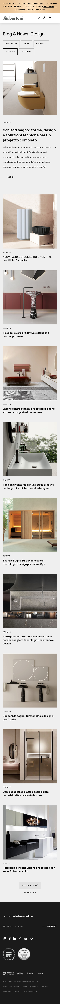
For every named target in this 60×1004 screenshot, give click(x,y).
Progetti (41, 44)
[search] (39, 18)
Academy (27, 52)
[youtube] (26, 939)
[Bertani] (13, 18)
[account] (44, 18)
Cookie (44, 986)
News (27, 44)
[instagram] (5, 939)
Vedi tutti (11, 44)
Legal (24, 986)
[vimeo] (31, 939)
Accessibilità (30, 991)
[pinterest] (20, 939)
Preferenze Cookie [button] (11, 991)
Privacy (34, 986)
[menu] (55, 18)
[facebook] (9, 939)
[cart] (50, 18)
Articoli (10, 52)
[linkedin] (14, 939)
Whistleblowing (11, 986)
